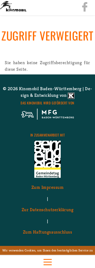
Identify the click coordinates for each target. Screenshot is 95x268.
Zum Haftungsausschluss (47, 232)
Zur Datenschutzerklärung (47, 210)
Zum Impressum (47, 187)
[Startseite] (13, 6)
